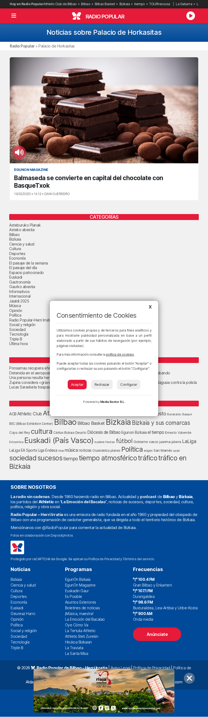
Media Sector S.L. (112, 402)
